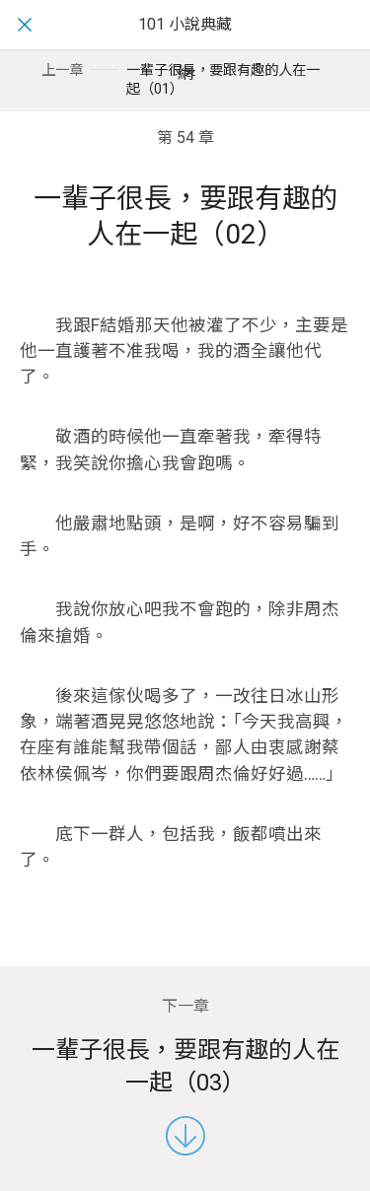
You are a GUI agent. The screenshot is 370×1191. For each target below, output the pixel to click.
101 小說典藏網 (185, 49)
